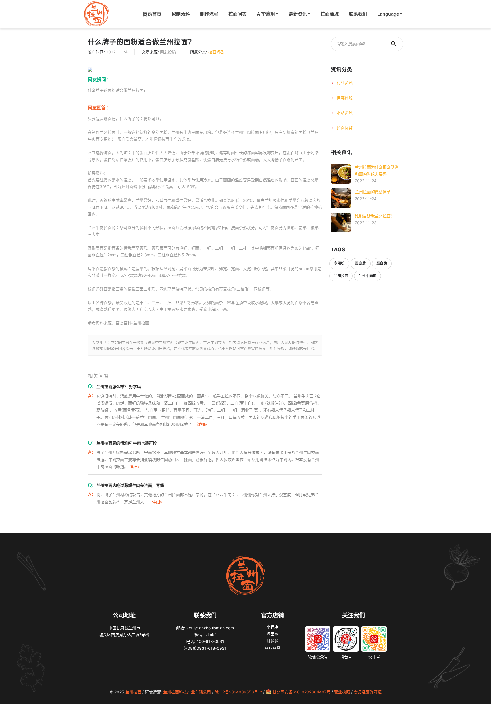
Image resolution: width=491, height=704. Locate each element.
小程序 (272, 627)
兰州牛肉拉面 (247, 132)
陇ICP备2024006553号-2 (238, 692)
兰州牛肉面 (367, 276)
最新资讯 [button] (298, 14)
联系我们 (358, 14)
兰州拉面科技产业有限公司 (187, 692)
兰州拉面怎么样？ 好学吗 (118, 386)
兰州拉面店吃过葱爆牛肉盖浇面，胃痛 (130, 485)
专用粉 (339, 263)
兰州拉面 (108, 132)
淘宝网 (272, 633)
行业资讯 (345, 82)
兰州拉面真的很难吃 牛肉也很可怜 (126, 443)
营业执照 (342, 692)
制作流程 (209, 14)
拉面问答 (237, 14)
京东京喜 (272, 647)
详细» (202, 424)
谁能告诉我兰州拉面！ (375, 215)
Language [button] (388, 14)
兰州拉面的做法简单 (373, 191)
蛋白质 (360, 263)
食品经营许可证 (368, 692)
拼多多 (272, 640)
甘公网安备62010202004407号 (301, 692)
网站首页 (153, 14)
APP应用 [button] (266, 14)
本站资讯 (345, 112)
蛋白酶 (381, 263)
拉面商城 (330, 14)
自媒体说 (345, 97)
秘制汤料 (181, 14)
